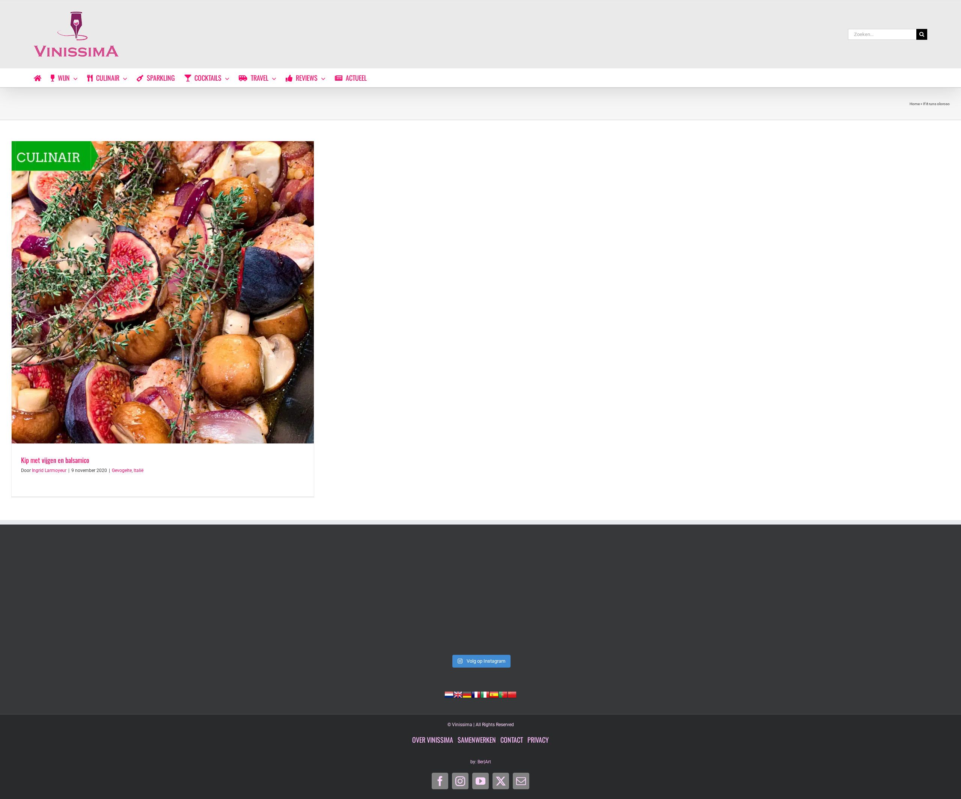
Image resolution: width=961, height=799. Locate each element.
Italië (138, 470)
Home (915, 104)
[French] (475, 694)
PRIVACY (538, 740)
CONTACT (511, 740)
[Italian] (485, 694)
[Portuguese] (503, 694)
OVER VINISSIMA (432, 740)
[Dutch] (448, 694)
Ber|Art (484, 761)
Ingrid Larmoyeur (49, 470)
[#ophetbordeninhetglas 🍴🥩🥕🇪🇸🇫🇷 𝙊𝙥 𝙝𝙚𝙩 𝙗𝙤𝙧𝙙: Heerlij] (292, 597)
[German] (466, 694)
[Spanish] (494, 694)
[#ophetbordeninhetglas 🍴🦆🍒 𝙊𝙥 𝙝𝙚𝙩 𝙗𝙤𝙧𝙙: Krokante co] (480, 597)
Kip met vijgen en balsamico (55, 460)
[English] (457, 694)
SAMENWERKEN (477, 740)
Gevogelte (122, 470)
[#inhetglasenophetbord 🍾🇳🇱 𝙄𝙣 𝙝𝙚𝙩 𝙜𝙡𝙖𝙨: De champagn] (669, 597)
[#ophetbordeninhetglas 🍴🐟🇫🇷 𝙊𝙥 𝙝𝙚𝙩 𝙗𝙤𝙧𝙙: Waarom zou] (103, 597)
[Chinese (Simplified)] (512, 694)
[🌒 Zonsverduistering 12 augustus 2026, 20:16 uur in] (857, 597)
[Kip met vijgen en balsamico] (163, 292)
